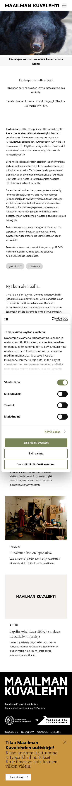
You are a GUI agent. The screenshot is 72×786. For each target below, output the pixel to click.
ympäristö (15, 266)
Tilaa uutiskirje (16, 777)
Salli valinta (36, 453)
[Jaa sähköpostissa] (53, 121)
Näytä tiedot (52, 431)
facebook (11, 732)
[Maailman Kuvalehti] (36, 694)
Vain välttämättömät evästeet (36, 464)
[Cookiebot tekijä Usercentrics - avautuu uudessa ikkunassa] (52, 319)
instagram (27, 732)
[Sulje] (64, 743)
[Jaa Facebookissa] (42, 121)
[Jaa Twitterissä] (18, 121)
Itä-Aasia (34, 266)
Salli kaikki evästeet (36, 442)
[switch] (62, 394)
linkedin (55, 732)
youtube (42, 732)
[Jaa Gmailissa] (30, 121)
